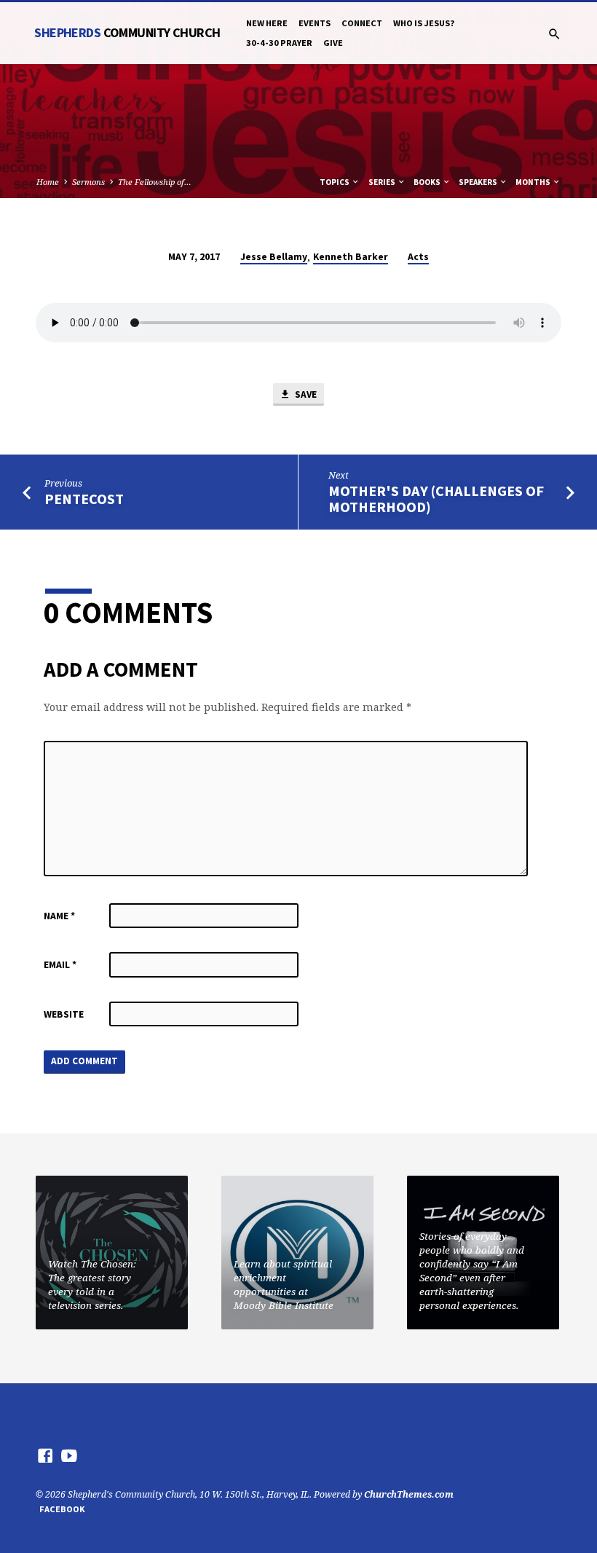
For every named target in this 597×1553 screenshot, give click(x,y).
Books (428, 182)
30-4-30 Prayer (279, 42)
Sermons (88, 181)
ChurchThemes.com (409, 1494)
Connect (361, 22)
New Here (267, 22)
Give (333, 42)
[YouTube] (69, 1455)
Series (382, 182)
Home (47, 181)
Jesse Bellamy (273, 257)
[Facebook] (45, 1455)
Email (60, 965)
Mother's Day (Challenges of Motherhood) (436, 499)
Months (533, 182)
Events (314, 22)
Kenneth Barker (350, 257)
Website (64, 1014)
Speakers (479, 182)
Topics (335, 182)
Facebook (62, 1508)
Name (59, 916)
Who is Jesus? (423, 22)
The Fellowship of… (154, 181)
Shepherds (127, 32)
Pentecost (84, 499)
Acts (418, 257)
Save (305, 394)
